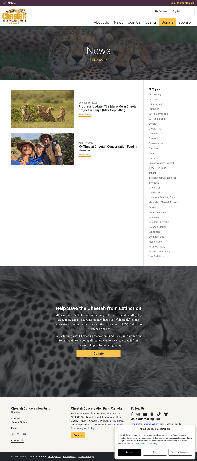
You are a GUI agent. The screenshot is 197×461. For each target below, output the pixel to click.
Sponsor (185, 22)
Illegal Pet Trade (157, 168)
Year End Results (158, 256)
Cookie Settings (86, 456)
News (118, 22)
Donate (167, 22)
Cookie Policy (69, 456)
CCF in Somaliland (158, 113)
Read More (84, 114)
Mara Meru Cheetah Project (163, 202)
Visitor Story (155, 241)
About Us (101, 22)
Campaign (154, 109)
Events (151, 22)
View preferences (180, 452)
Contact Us (17, 440)
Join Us (134, 22)
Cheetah (153, 123)
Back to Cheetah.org (183, 3)
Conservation (156, 143)
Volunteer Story (157, 246)
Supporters (155, 231)
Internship (154, 182)
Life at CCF (155, 187)
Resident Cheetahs (159, 222)
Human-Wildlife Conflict (161, 163)
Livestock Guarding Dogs (162, 197)
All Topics (154, 89)
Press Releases (157, 212)
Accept (129, 452)
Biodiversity (155, 94)
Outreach (153, 207)
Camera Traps (156, 104)
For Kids (153, 158)
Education (154, 148)
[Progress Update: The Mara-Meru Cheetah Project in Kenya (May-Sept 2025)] (42, 108)
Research (154, 217)
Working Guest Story (160, 251)
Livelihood (154, 192)
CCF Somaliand (157, 118)
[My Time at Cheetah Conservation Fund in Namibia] (42, 148)
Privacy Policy (54, 456)
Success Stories (157, 227)
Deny (155, 452)
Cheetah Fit (155, 128)
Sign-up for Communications (145, 423)
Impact (152, 172)
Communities (156, 133)
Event (152, 153)
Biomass (153, 99)
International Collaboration (163, 177)
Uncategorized (156, 236)
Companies (155, 138)
